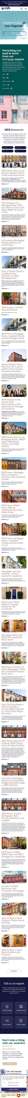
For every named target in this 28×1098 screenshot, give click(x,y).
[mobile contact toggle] (21, 9)
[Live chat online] (18, 1095)
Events (4, 85)
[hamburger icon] (25, 8)
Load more (14, 971)
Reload (4, 1096)
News (3, 74)
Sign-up (10, 1063)
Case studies (5, 88)
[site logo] (6, 8)
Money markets (6, 81)
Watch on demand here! (14, 4)
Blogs (3, 77)
